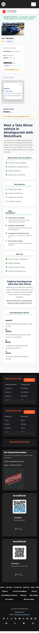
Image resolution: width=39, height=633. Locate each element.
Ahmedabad (24, 388)
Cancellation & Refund (9, 595)
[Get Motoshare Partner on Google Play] (19, 575)
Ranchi (23, 420)
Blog (32, 587)
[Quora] (23, 618)
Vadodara (24, 424)
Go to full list (29, 380)
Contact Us (18, 587)
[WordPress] (32, 623)
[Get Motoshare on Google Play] (19, 529)
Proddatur (8, 428)
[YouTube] (19, 618)
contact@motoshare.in (16, 461)
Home (2, 587)
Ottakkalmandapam (11, 384)
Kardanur (7, 400)
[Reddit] (35, 618)
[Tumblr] (15, 623)
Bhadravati (8, 416)
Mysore (7, 424)
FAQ (37, 587)
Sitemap (23, 595)
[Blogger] (27, 618)
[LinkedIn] (15, 618)
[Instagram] (11, 618)
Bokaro (23, 432)
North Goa (8, 392)
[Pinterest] (6, 623)
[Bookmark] (23, 623)
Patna (6, 420)
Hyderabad (24, 396)
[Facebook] (7, 618)
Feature (5, 591)
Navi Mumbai (25, 392)
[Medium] (31, 618)
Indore (23, 428)
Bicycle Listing (29, 599)
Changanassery (25, 384)
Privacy (34, 591)
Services (9, 587)
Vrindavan (8, 396)
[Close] (20, 85)
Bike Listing (34, 595)
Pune (22, 400)
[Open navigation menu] (33, 4)
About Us (26, 587)
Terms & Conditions (20, 591)
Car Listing (9, 599)
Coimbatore (8, 388)
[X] (3, 618)
